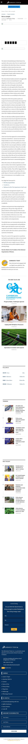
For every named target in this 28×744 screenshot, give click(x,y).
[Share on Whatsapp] (13, 42)
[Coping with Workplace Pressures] (14, 314)
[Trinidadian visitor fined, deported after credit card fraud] (9, 430)
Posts (6, 11)
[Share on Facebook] (6, 42)
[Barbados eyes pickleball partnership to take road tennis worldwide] (9, 487)
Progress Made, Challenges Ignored (14, 301)
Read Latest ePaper (14, 6)
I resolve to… (7, 185)
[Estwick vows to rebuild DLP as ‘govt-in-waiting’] (9, 468)
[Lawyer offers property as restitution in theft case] (9, 441)
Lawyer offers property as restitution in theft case (20, 441)
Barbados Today (11, 18)
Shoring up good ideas (9, 182)
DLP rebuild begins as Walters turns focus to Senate (20, 477)
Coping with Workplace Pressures (14, 324)
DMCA (3, 668)
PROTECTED (8, 668)
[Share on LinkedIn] (11, 42)
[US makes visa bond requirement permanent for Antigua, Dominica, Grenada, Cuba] (9, 408)
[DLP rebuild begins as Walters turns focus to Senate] (9, 478)
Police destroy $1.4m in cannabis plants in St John (20, 510)
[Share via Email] (16, 42)
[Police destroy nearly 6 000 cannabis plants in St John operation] (9, 500)
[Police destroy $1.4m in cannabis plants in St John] (9, 511)
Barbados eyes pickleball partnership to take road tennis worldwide (20, 488)
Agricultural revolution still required (14, 347)
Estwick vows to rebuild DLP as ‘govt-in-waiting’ (20, 467)
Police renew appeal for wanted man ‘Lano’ (20, 420)
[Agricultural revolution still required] (14, 337)
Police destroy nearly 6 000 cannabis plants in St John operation (20, 500)
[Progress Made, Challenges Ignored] (14, 291)
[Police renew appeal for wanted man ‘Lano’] (9, 421)
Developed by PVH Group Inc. (14, 740)
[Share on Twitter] (8, 42)
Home (3, 11)
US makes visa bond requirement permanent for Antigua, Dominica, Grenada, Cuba (20, 408)
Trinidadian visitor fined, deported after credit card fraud (20, 430)
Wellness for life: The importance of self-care (15, 187)
